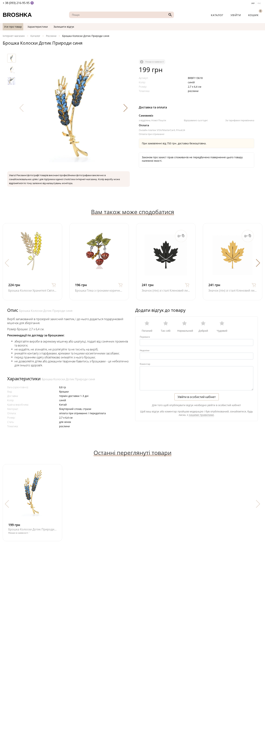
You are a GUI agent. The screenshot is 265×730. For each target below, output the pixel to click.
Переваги (145, 336)
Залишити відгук (64, 26)
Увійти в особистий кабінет (197, 397)
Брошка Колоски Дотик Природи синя (45, 311)
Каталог (217, 15)
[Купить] (54, 285)
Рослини (51, 36)
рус (259, 3)
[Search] (169, 15)
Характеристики (38, 26)
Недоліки (144, 350)
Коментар (145, 363)
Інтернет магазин (14, 36)
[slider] (196, 325)
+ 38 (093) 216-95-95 (16, 3)
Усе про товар (13, 26)
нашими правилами (201, 415)
